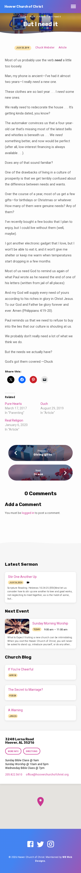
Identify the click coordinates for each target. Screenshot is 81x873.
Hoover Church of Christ (23, 7)
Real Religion (14, 420)
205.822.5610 (13, 774)
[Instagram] (51, 844)
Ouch (44, 404)
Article (42, 16)
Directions (31, 751)
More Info (13, 751)
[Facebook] (30, 844)
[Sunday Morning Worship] (17, 626)
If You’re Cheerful (20, 669)
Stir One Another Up (22, 577)
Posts (32, 16)
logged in (28, 513)
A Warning (15, 710)
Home (23, 16)
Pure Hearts (13, 404)
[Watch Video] (28, 583)
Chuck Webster (44, 47)
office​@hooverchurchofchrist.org (47, 774)
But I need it (55, 16)
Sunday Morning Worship (50, 623)
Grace (38, 474)
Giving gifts (43, 454)
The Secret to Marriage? (25, 689)
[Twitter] (40, 844)
